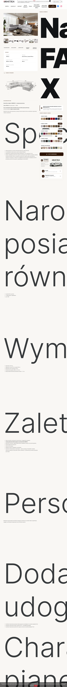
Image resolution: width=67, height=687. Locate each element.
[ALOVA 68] (49, 119)
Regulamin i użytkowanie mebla (37, 6)
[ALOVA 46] (51, 119)
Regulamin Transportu (44, 6)
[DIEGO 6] (54, 148)
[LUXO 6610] (56, 141)
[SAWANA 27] (51, 126)
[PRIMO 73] (42, 134)
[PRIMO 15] (54, 134)
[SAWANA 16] (59, 126)
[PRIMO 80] (51, 134)
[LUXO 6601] (42, 141)
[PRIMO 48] (56, 134)
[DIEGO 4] (49, 148)
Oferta (6, 6)
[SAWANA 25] (49, 126)
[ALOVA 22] (56, 119)
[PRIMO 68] (44, 134)
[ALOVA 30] (54, 119)
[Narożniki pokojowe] (9, 1)
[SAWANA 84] (42, 126)
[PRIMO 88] (59, 134)
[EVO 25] (59, 148)
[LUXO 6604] (44, 141)
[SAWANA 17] (47, 126)
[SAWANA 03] (56, 126)
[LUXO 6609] (54, 141)
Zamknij (36, 685)
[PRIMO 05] (49, 134)
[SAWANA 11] (44, 126)
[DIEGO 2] (44, 148)
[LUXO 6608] (51, 141)
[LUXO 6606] (47, 141)
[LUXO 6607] (49, 141)
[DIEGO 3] (47, 148)
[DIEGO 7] (56, 148)
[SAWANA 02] (54, 126)
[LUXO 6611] (59, 141)
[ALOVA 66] (44, 119)
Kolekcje (13, 6)
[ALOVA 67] (47, 119)
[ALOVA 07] (42, 119)
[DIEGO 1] (42, 148)
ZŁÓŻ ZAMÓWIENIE (52, 154)
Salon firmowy (25, 6)
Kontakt (20, 6)
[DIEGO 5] (51, 148)
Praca (30, 6)
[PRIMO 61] (47, 134)
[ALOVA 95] (59, 119)
